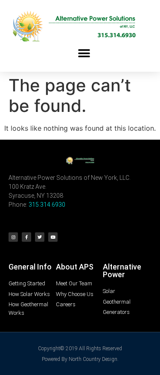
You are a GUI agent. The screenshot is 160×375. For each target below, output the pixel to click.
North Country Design (93, 359)
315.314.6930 (47, 204)
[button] (83, 53)
